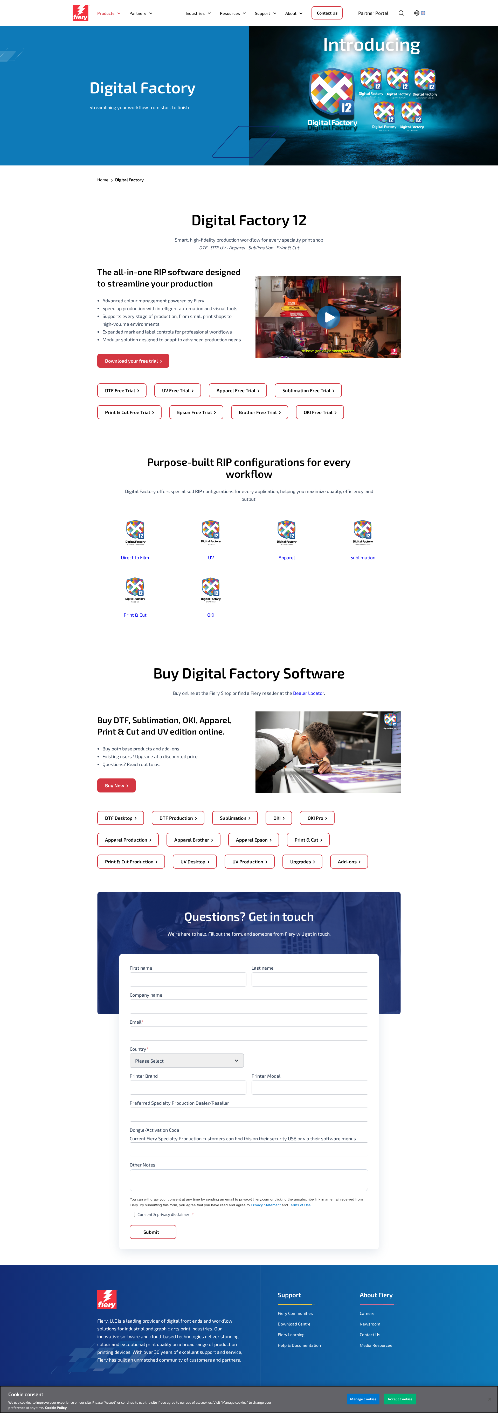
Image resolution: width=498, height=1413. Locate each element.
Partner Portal (373, 13)
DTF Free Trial (120, 390)
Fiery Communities (295, 1313)
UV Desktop (193, 861)
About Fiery (376, 1294)
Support (262, 13)
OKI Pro (315, 818)
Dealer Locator (308, 693)
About (290, 13)
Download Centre (294, 1323)
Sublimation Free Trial (306, 390)
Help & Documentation (299, 1345)
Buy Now (114, 785)
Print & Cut (135, 615)
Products (105, 13)
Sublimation (362, 557)
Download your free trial (131, 361)
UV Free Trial (176, 390)
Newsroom (370, 1323)
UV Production (247, 861)
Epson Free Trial (194, 412)
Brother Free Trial (258, 412)
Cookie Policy (56, 1407)
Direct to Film (135, 557)
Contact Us (327, 12)
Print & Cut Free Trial (127, 412)
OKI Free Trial (318, 412)
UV (211, 557)
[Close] (489, 1399)
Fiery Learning (291, 1334)
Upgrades (300, 861)
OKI (211, 615)
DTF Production (176, 818)
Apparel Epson (252, 840)
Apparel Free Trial (236, 390)
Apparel (287, 557)
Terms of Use (300, 1205)
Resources (230, 13)
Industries (195, 13)
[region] (249, 1399)
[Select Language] (419, 13)
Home (102, 179)
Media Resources (376, 1345)
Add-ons (347, 861)
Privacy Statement (266, 1205)
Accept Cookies (400, 1399)
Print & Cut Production (129, 861)
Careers (367, 1313)
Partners (137, 13)
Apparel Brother (191, 840)
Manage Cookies (363, 1399)
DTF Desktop (119, 818)
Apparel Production (126, 840)
